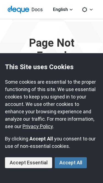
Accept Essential (29, 162)
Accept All (70, 162)
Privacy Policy (38, 126)
